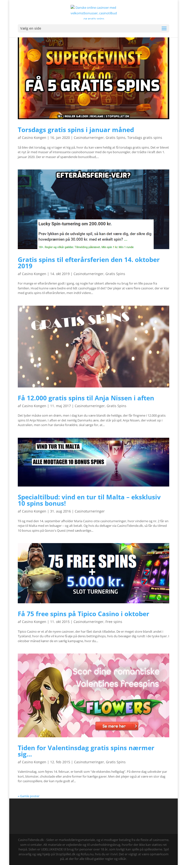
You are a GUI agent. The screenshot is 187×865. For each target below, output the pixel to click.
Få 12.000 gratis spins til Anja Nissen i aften (86, 398)
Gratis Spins (115, 137)
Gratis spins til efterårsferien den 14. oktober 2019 (89, 262)
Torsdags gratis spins (144, 137)
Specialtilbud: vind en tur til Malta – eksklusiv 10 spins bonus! (89, 500)
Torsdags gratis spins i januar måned (76, 129)
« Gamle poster (28, 796)
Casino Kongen (34, 137)
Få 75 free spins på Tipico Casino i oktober (83, 613)
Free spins (113, 621)
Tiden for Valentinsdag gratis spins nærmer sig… (86, 750)
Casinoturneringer (89, 137)
